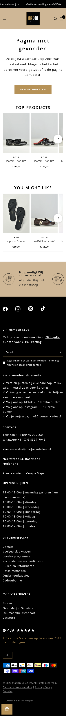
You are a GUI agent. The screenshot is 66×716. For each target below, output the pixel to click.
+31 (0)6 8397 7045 (32, 439)
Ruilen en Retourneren (18, 566)
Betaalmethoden (14, 571)
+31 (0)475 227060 (29, 435)
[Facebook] (8, 309)
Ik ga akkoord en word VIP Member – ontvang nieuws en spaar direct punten (33, 362)
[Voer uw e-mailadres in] (59, 352)
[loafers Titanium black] (16, 133)
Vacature (9, 617)
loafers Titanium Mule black (44, 161)
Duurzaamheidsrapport (19, 613)
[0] (60, 18)
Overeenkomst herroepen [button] (19, 700)
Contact (8, 546)
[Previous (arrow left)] (8, 139)
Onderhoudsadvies (16, 575)
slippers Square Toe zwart (16, 241)
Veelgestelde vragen (17, 551)
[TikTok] (46, 309)
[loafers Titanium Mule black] (44, 133)
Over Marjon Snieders (18, 608)
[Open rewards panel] (6, 709)
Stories (7, 603)
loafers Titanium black (16, 161)
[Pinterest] (34, 309)
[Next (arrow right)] (58, 139)
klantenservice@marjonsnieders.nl (27, 449)
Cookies (7, 691)
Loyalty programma (16, 556)
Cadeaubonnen (13, 580)
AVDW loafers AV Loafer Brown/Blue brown (44, 241)
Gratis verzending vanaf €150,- (41, 4)
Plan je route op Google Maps (23, 473)
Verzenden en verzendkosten (23, 561)
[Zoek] (55, 18)
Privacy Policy (43, 687)
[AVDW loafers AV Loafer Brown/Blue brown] (44, 213)
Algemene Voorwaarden (17, 687)
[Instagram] (21, 309)
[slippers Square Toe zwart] (16, 213)
